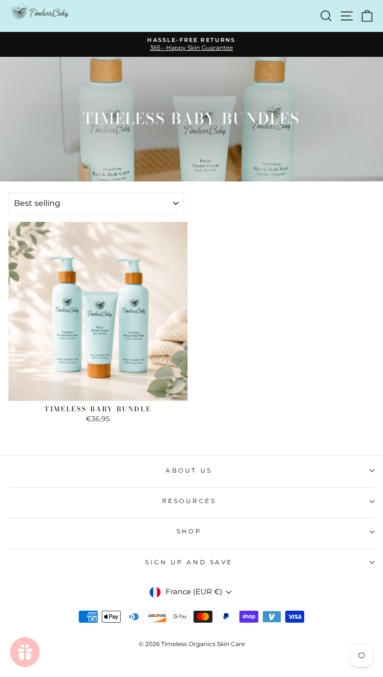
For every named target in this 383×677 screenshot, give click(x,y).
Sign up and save (189, 562)
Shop (189, 531)
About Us (189, 470)
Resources (189, 501)
